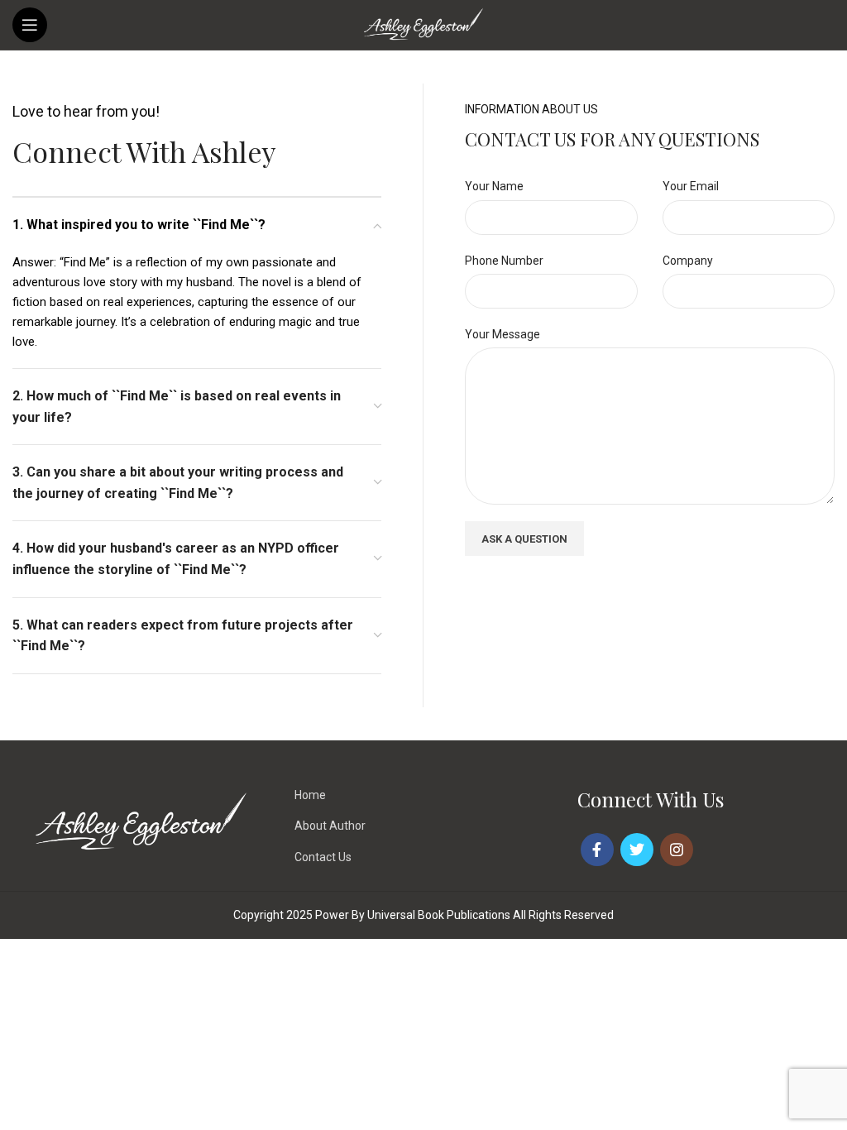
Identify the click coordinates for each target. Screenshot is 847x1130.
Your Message (502, 334)
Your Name (494, 186)
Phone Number (504, 260)
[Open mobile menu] (29, 24)
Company (688, 260)
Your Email (691, 186)
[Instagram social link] (676, 849)
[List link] (423, 795)
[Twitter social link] (636, 849)
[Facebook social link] (597, 849)
